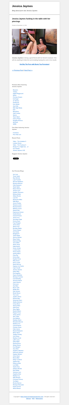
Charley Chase (17, 327)
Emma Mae (16, 257)
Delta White (16, 341)
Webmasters (39, 398)
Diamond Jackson (18, 352)
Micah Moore (16, 293)
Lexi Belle (15, 365)
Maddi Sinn (16, 289)
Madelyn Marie (17, 320)
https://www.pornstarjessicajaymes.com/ (32, 396)
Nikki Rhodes (16, 377)
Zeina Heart (16, 356)
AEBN (14, 124)
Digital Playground (18, 93)
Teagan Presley (17, 334)
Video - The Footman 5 (19, 145)
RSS (33, 398)
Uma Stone (16, 336)
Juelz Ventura (17, 282)
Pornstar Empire (17, 97)
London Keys (16, 250)
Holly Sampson (17, 185)
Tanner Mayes (17, 230)
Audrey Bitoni (16, 253)
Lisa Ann (15, 197)
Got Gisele (16, 232)
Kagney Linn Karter (18, 266)
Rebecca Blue (17, 363)
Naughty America (18, 120)
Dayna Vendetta (17, 275)
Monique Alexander (18, 384)
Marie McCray (17, 264)
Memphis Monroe (18, 322)
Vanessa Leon (17, 372)
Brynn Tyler (16, 287)
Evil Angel (15, 99)
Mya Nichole (16, 178)
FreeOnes (16, 132)
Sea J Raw (16, 316)
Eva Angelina (16, 273)
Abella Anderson (17, 302)
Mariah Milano (17, 311)
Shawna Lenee (17, 205)
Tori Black (15, 381)
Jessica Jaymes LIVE (19, 150)
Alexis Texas (16, 244)
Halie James (16, 329)
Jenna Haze (16, 224)
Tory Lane (16, 295)
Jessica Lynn (16, 190)
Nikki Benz (16, 201)
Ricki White (16, 370)
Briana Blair (16, 358)
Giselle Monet (17, 214)
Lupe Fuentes (17, 179)
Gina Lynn (16, 284)
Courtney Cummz (18, 379)
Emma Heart (16, 221)
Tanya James (16, 314)
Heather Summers (18, 192)
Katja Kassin (16, 246)
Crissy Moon (16, 304)
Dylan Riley (16, 271)
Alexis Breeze (17, 388)
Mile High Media (17, 108)
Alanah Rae (16, 210)
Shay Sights (16, 309)
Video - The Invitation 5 (19, 141)
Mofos (14, 95)
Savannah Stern (17, 300)
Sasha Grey (16, 367)
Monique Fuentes (18, 277)
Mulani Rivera (17, 345)
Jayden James (17, 296)
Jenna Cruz (16, 217)
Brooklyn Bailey (17, 228)
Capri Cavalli (16, 268)
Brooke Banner (17, 383)
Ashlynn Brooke (17, 368)
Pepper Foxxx (17, 313)
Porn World (16, 104)
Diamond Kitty (17, 241)
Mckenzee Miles (17, 199)
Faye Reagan (17, 223)
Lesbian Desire (17, 143)
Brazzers (15, 90)
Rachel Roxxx (17, 343)
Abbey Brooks (17, 196)
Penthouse (16, 102)
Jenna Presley (17, 203)
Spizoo (15, 115)
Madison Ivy (16, 375)
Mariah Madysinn (18, 331)
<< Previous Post (17, 70)
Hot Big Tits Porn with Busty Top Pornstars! (34, 64)
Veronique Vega (17, 219)
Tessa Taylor (16, 176)
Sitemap (28, 398)
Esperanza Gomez (18, 212)
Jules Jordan (16, 113)
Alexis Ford (16, 226)
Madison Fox (16, 323)
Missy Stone (16, 332)
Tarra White (16, 242)
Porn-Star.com (17, 134)
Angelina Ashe (17, 374)
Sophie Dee (16, 361)
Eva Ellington (16, 347)
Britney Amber (17, 194)
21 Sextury (16, 100)
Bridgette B (16, 233)
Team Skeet (16, 117)
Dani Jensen (16, 291)
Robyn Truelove (17, 359)
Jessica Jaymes (22, 6)
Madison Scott (17, 338)
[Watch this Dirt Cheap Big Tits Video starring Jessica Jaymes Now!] (34, 41)
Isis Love (15, 174)
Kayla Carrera (17, 386)
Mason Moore (17, 188)
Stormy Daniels (17, 237)
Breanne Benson (17, 183)
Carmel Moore (17, 325)
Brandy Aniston (17, 206)
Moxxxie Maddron (18, 181)
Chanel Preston (17, 215)
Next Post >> (28, 70)
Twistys (15, 91)
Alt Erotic (15, 122)
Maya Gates (16, 239)
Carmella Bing (17, 278)
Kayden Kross (17, 259)
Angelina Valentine (18, 350)
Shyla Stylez (16, 187)
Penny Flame (16, 251)
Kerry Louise (16, 262)
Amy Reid (15, 349)
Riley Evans (16, 260)
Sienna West (16, 305)
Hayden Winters (17, 354)
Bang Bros (16, 111)
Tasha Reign (16, 235)
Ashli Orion (16, 307)
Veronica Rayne (17, 280)
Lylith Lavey (16, 340)
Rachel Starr (16, 298)
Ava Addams (16, 318)
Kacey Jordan (17, 248)
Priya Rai (15, 255)
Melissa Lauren (17, 208)
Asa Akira (15, 286)
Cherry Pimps (17, 118)
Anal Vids (15, 106)
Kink (14, 109)
